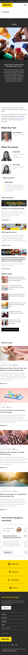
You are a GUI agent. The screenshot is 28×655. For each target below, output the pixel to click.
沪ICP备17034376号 (6, 650)
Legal (3, 624)
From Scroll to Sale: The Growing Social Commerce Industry (16, 287)
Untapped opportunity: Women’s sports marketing (16, 312)
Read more (3, 383)
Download (11, 1)
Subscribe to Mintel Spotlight (10, 329)
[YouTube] (16, 645)
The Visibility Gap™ (8, 535)
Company (4, 617)
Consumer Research (7, 528)
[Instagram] (2, 645)
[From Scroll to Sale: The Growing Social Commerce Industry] (14, 395)
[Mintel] (7, 5)
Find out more (5, 268)
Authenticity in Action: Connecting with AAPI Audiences (15, 322)
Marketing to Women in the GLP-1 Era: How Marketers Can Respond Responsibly (17, 279)
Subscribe (5, 607)
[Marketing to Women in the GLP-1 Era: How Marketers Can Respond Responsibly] (14, 353)
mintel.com (20, 117)
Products (3, 614)
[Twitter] (9, 645)
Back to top (5, 633)
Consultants (16, 107)
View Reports (5, 219)
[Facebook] (6, 645)
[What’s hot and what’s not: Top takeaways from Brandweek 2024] (14, 479)
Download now (5, 245)
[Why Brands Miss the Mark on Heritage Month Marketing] (14, 437)
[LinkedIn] (12, 645)
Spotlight (3, 621)
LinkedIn (15, 114)
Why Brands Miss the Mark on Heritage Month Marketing (17, 295)
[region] (14, 540)
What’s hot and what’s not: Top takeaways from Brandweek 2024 (17, 304)
